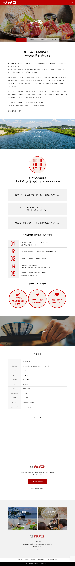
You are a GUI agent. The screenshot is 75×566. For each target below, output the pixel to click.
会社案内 (20, 559)
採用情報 (33, 559)
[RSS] (37, 549)
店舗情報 (26, 559)
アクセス (54, 39)
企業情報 (43, 39)
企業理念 (32, 39)
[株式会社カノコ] (9, 2)
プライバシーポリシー (52, 559)
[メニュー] (72, 2)
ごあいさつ (21, 39)
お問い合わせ (41, 559)
